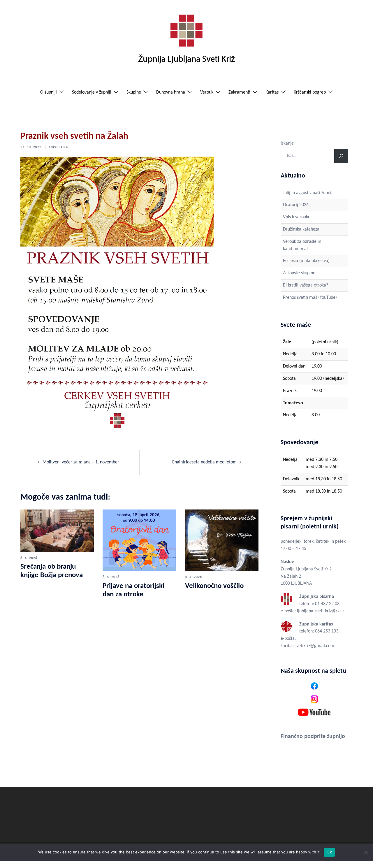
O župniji (48, 92)
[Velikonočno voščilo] (221, 540)
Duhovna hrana (170, 92)
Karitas (272, 92)
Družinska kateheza (301, 229)
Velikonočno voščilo (214, 586)
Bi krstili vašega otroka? (305, 285)
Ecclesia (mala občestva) (306, 261)
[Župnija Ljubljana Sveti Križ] (186, 41)
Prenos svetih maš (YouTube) (310, 297)
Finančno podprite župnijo (313, 736)
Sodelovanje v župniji (91, 92)
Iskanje (287, 143)
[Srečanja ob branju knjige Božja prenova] (57, 530)
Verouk (206, 92)
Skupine (133, 92)
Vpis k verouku (296, 217)
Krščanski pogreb (310, 92)
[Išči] (341, 156)
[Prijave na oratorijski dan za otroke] (139, 540)
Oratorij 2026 (296, 205)
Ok (329, 852)
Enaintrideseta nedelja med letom (204, 462)
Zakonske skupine (299, 273)
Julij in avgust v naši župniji (308, 193)
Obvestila (58, 147)
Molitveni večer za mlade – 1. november (81, 462)
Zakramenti (239, 92)
